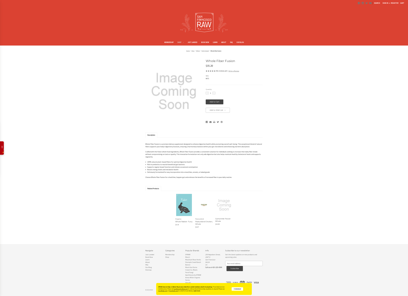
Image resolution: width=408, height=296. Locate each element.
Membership (169, 42)
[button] (247, 289)
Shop (179, 42)
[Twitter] (218, 122)
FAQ (231, 42)
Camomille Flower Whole (223, 220)
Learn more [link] (196, 291)
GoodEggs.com (162, 291)
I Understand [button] (237, 289)
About (223, 42)
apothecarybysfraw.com (181, 289)
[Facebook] (207, 122)
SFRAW (187, 254)
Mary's (187, 257)
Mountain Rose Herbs (193, 260)
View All (188, 283)
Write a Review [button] (233, 71)
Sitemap (148, 270)
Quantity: (209, 89)
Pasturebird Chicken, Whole (204, 223)
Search (377, 3)
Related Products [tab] (153, 189)
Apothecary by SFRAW (193, 275)
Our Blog (240, 42)
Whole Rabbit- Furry (183, 222)
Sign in (385, 3)
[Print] (214, 122)
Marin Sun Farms (191, 267)
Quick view (184, 203)
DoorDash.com (173, 291)
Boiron (187, 265)
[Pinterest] (222, 122)
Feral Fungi (189, 272)
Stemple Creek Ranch (193, 262)
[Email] (210, 122)
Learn (215, 42)
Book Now (205, 42)
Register (394, 3)
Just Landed (192, 42)
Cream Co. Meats (191, 270)
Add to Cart (184, 207)
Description (151, 135)
